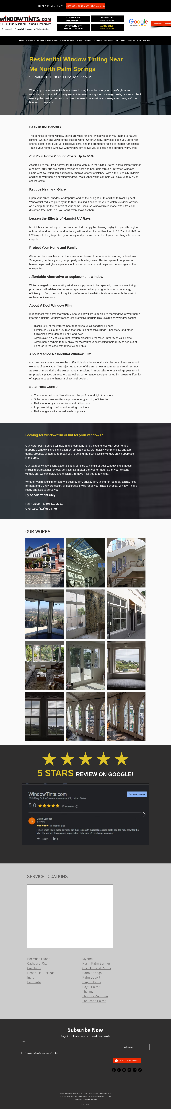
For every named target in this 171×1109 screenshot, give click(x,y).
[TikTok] (135, 1070)
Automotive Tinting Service (37, 29)
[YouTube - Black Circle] (124, 1070)
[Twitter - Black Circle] (140, 1070)
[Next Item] (144, 814)
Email (25, 1042)
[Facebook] (114, 1070)
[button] (42, 40)
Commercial (6, 29)
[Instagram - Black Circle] (129, 1070)
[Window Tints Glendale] (119, 1070)
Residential (19, 29)
